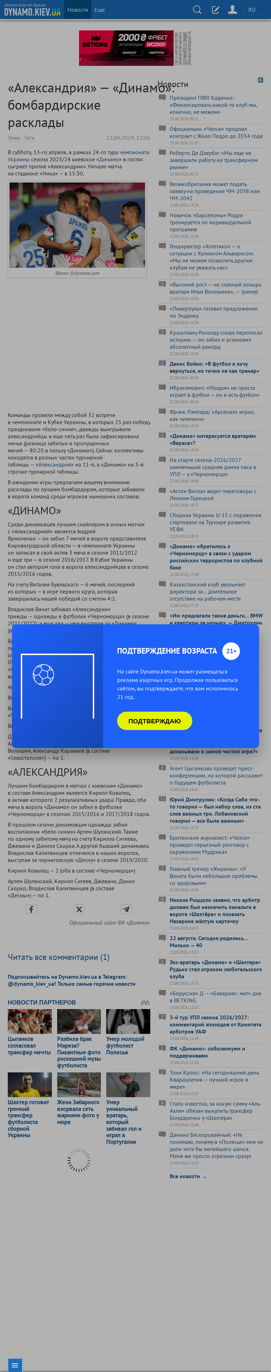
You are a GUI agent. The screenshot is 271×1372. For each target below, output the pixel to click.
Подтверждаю (154, 720)
